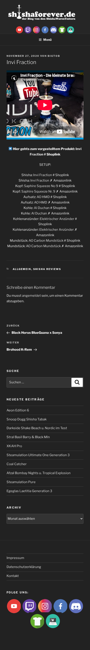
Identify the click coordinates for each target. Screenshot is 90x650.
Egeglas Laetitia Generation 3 (29, 491)
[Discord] (53, 30)
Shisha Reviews (47, 269)
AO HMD (43, 197)
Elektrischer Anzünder (57, 219)
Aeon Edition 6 (18, 410)
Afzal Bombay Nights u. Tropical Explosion (39, 473)
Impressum (15, 558)
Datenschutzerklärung (24, 567)
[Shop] (70, 30)
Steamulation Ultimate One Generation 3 (38, 455)
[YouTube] (19, 30)
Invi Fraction (42, 175)
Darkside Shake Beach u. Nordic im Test (37, 428)
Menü (47, 39)
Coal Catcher (17, 464)
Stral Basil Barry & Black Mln (28, 437)
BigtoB (54, 55)
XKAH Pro (14, 446)
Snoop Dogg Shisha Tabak (27, 419)
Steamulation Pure (21, 482)
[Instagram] (36, 30)
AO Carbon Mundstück (46, 241)
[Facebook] (45, 30)
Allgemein (22, 269)
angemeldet (31, 296)
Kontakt (13, 576)
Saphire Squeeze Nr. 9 (38, 191)
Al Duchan (42, 208)
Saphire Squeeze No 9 (41, 186)
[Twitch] (28, 30)
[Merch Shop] (62, 30)
